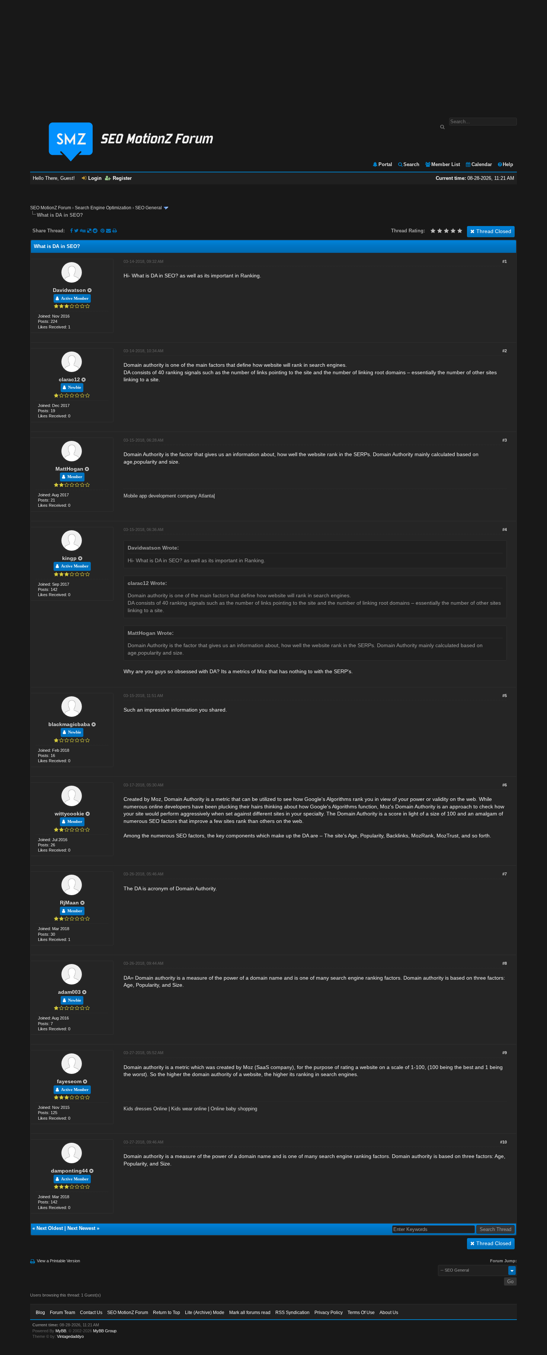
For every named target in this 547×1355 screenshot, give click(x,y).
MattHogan (69, 469)
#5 (504, 695)
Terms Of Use (361, 1312)
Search (411, 164)
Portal (385, 164)
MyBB (60, 1331)
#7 (504, 874)
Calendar (481, 164)
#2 (504, 351)
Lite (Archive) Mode (204, 1312)
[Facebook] (71, 230)
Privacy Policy (328, 1312)
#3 (504, 440)
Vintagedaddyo (70, 1336)
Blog (40, 1312)
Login (95, 178)
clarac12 (69, 379)
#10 (503, 1142)
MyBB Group (104, 1331)
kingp (69, 558)
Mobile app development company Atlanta (169, 496)
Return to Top (166, 1312)
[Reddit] (95, 230)
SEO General (148, 207)
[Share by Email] (109, 230)
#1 (504, 261)
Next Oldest (49, 1228)
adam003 (69, 992)
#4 (504, 529)
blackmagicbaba (69, 724)
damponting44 (69, 1171)
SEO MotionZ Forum (50, 207)
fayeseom (69, 1081)
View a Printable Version (58, 1261)
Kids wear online (189, 1108)
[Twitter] (76, 230)
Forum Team (62, 1312)
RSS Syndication (292, 1312)
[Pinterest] (103, 230)
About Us (389, 1312)
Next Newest (81, 1228)
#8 (504, 963)
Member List (445, 164)
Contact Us (91, 1312)
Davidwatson (69, 290)
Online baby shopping (234, 1108)
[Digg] (83, 230)
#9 (504, 1052)
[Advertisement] (273, 55)
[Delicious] (89, 230)
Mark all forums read (250, 1312)
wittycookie (69, 814)
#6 (504, 785)
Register (122, 178)
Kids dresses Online (145, 1108)
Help (508, 164)
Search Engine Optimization (103, 207)
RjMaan (69, 903)
